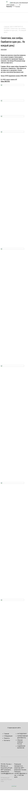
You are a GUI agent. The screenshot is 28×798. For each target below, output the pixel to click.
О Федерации (8, 736)
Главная (6, 733)
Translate (17, 6)
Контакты (7, 740)
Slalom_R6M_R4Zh (5, 81)
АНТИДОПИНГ (22, 733)
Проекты (6, 738)
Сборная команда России (20, 742)
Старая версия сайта (14, 727)
